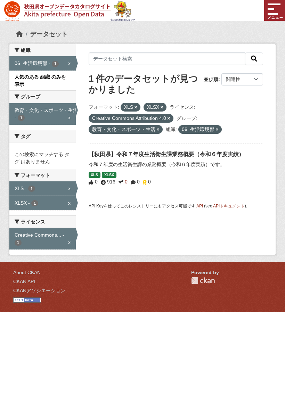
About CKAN (27, 272)
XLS (94, 175)
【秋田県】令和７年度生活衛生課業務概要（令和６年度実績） (166, 154)
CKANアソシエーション (39, 290)
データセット (49, 34)
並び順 (211, 79)
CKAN (203, 280)
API (199, 206)
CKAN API (24, 281)
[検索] (254, 58)
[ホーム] (19, 34)
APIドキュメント (229, 206)
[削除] (136, 107)
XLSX (109, 175)
